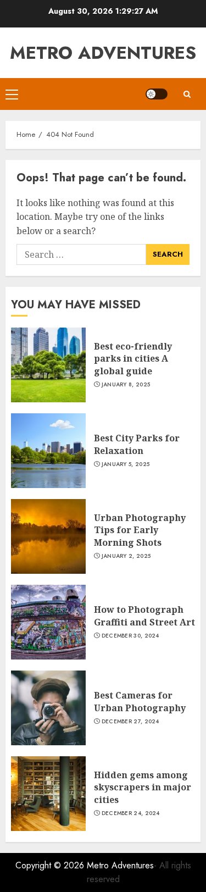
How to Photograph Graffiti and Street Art (144, 615)
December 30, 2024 (130, 636)
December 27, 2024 (130, 721)
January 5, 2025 (126, 464)
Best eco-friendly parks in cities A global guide (133, 358)
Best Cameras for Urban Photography (140, 701)
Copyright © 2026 (51, 865)
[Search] (187, 94)
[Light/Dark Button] (157, 93)
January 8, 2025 (126, 385)
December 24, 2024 (131, 813)
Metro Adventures (103, 52)
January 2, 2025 (126, 556)
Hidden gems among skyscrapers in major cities (142, 787)
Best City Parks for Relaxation (137, 444)
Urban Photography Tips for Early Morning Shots (140, 530)
